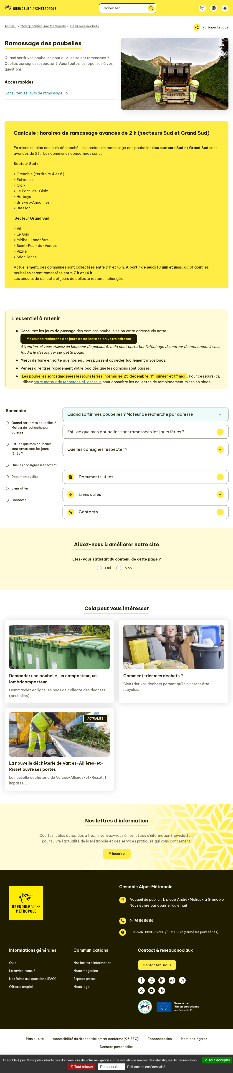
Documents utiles (24, 477)
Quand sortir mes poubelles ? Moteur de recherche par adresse (33, 427)
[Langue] (213, 8)
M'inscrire (117, 853)
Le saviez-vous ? (22, 971)
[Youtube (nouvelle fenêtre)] (151, 990)
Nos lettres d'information (92, 963)
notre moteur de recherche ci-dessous (67, 382)
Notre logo (81, 987)
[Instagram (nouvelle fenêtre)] (151, 980)
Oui (108, 568)
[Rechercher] (151, 8)
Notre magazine (85, 971)
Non (128, 568)
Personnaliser (111, 1067)
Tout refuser (83, 1067)
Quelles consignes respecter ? (34, 465)
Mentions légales (194, 1039)
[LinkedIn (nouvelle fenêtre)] (161, 980)
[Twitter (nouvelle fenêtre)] (141, 990)
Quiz (12, 963)
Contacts (18, 500)
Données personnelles (116, 1047)
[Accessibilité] (225, 8)
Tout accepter (219, 1060)
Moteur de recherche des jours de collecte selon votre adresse (78, 339)
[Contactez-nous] (202, 8)
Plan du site (35, 1039)
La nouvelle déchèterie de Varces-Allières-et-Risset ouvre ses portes (56, 766)
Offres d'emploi (21, 987)
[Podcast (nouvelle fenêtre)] (161, 990)
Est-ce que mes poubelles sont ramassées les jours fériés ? (31, 449)
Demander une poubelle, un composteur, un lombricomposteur (53, 679)
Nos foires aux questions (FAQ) (32, 979)
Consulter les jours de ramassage (34, 93)
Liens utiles (20, 488)
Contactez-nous (157, 965)
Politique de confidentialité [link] (146, 1067)
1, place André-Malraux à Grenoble (193, 899)
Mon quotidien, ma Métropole (43, 26)
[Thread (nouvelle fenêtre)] (182, 980)
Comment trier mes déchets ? (153, 675)
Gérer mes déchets (84, 26)
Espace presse (84, 979)
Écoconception (160, 1039)
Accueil (10, 26)
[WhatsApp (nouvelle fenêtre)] (172, 980)
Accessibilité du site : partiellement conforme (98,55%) (96, 1039)
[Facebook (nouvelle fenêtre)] (141, 980)
